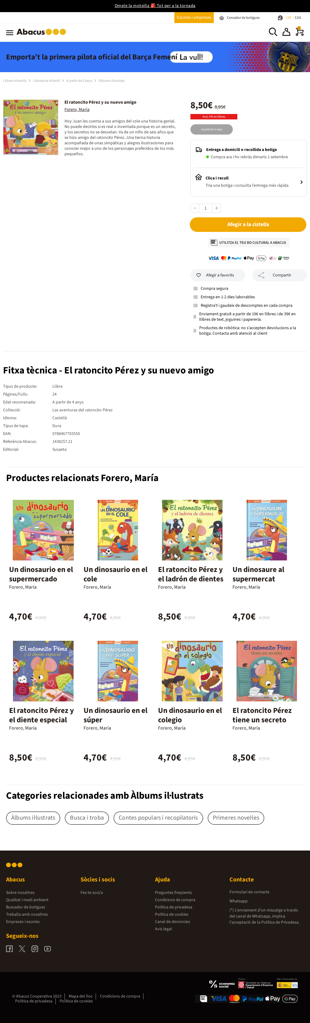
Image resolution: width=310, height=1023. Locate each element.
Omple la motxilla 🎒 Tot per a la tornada (155, 6)
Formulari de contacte (249, 892)
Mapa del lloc (81, 996)
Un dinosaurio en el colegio (190, 715)
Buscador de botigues (25, 907)
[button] (286, 33)
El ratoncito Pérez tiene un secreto (262, 715)
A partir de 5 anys (79, 80)
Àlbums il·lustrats (112, 80)
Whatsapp (238, 901)
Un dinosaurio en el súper (115, 715)
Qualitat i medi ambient (27, 900)
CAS (298, 17)
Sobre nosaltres (20, 893)
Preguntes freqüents (173, 893)
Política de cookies (171, 914)
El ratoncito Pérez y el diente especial (41, 715)
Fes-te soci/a (92, 893)
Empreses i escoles (23, 922)
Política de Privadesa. (280, 922)
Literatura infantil (47, 80)
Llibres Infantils (15, 80)
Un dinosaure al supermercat (258, 574)
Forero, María (77, 109)
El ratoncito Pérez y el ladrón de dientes (190, 574)
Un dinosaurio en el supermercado (41, 574)
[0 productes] (299, 34)
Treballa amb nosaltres (27, 914)
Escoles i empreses (194, 17)
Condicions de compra (175, 900)
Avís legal (163, 929)
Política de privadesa (173, 907)
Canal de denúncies (172, 922)
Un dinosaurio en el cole (115, 574)
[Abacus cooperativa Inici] (42, 36)
